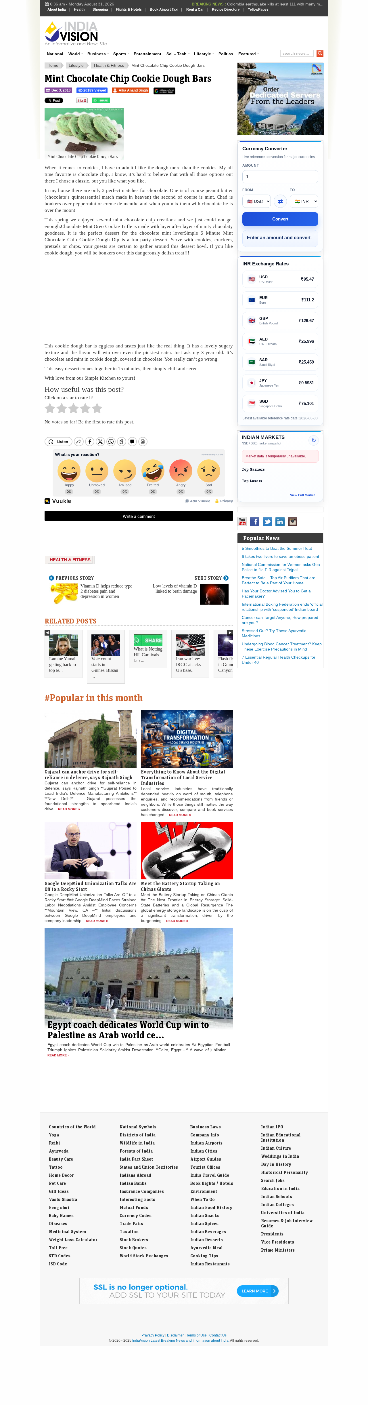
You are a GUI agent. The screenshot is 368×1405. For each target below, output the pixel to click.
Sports (119, 54)
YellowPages (258, 9)
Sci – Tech (176, 54)
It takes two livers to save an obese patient (280, 556)
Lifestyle (202, 54)
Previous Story (74, 578)
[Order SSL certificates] (184, 1303)
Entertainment (147, 54)
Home (52, 65)
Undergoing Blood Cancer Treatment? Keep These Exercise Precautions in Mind (282, 646)
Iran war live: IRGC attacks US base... (188, 664)
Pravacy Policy (152, 1335)
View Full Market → (304, 495)
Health (79, 9)
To (292, 190)
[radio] (50, 410)
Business (96, 54)
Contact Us (218, 1335)
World (74, 54)
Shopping (100, 9)
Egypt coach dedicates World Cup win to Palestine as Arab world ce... (128, 1029)
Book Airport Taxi (164, 9)
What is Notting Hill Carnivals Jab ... (148, 654)
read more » (69, 809)
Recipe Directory (226, 9)
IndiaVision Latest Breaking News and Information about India (180, 1341)
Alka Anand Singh (133, 90)
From (247, 190)
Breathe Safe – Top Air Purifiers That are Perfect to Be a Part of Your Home (278, 580)
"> (112, 102)
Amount (250, 165)
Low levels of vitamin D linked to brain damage (175, 588)
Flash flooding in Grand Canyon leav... (231, 664)
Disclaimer (175, 1335)
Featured (247, 54)
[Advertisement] (223, 32)
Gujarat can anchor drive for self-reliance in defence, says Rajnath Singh (89, 774)
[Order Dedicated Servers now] (280, 133)
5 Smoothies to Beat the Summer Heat (277, 548)
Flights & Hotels (129, 9)
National (55, 54)
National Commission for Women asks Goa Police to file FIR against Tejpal (281, 567)
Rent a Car (195, 9)
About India (56, 9)
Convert (280, 218)
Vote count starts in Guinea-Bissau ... (104, 667)
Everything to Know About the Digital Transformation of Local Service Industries (183, 777)
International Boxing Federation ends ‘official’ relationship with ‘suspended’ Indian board (282, 607)
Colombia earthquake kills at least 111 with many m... (275, 4)
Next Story (208, 578)
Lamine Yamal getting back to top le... (62, 664)
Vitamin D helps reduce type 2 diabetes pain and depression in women (106, 591)
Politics (225, 54)
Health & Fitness (109, 65)
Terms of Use (196, 1335)
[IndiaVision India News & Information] (76, 33)
